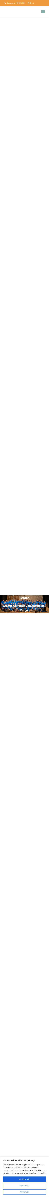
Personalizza (24, 1185)
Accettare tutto (24, 1179)
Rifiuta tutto (24, 1192)
